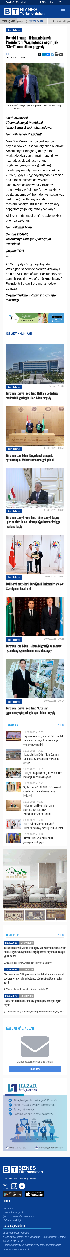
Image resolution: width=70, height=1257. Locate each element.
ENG (43, 2)
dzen (21, 1186)
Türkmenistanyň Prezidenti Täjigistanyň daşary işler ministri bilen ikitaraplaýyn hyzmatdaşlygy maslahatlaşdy (33, 522)
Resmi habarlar (14, 29)
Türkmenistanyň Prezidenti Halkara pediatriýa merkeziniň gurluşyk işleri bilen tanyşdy (32, 395)
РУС (60, 2)
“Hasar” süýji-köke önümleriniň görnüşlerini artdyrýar (38, 840)
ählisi (61, 725)
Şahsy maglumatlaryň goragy (18, 1216)
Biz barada (8, 1208)
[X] (39, 54)
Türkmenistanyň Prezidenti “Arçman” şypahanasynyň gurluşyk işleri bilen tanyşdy (30, 710)
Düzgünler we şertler (14, 1212)
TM (51, 2)
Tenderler (12, 935)
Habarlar (12, 725)
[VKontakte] (48, 54)
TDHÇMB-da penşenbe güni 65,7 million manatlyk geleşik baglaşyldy (42, 775)
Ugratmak (35, 1069)
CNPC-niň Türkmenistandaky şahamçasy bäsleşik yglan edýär (32, 1002)
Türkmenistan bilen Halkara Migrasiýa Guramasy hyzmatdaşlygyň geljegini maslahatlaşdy (33, 648)
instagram (14, 1186)
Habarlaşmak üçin (12, 1220)
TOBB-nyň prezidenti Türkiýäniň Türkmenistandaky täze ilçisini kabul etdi (34, 586)
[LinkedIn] (44, 54)
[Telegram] (52, 54)
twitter (6, 1186)
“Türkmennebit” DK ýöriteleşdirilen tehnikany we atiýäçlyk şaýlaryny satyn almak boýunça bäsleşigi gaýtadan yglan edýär (34, 978)
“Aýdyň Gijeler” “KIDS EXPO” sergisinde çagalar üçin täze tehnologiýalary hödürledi (42, 791)
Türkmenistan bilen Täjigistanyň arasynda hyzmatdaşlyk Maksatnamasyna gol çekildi (30, 457)
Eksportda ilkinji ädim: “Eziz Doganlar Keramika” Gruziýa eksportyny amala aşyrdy (41, 758)
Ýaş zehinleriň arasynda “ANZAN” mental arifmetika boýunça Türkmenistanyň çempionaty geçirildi (43, 740)
